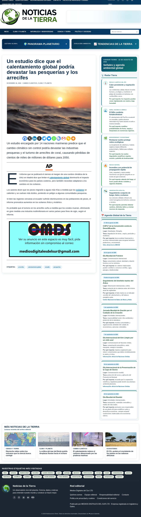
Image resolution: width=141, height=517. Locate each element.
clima (5, 473)
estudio (47, 267)
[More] (73, 138)
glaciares (76, 473)
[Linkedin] (34, 138)
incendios (36, 473)
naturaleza (6, 477)
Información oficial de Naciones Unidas (116, 356)
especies (119, 477)
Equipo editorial (91, 495)
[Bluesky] (49, 138)
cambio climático (48, 473)
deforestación (87, 473)
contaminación (117, 473)
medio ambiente (50, 477)
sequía (107, 473)
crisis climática (63, 477)
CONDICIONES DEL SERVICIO (12, 4)
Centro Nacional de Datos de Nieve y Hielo (117, 300)
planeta (128, 473)
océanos (80, 190)
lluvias (99, 477)
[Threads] (39, 138)
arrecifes (21, 267)
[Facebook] (25, 138)
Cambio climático (30, 83)
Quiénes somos (76, 495)
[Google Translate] (59, 138)
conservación (76, 477)
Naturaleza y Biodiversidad (41, 31)
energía (98, 473)
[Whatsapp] (54, 138)
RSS (110, 4)
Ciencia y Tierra (64, 31)
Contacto (125, 495)
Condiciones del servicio (106, 498)
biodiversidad (24, 473)
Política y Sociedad (83, 31)
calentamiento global (59, 177)
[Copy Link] (68, 138)
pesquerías (57, 267)
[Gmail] (63, 138)
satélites (27, 477)
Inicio (6, 31)
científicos (17, 477)
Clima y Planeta (19, 31)
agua (58, 473)
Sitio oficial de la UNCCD (111, 245)
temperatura (109, 477)
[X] (29, 138)
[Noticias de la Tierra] (31, 16)
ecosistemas (89, 477)
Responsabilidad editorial (109, 495)
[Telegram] (44, 138)
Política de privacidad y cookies (82, 498)
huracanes (37, 477)
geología (67, 473)
